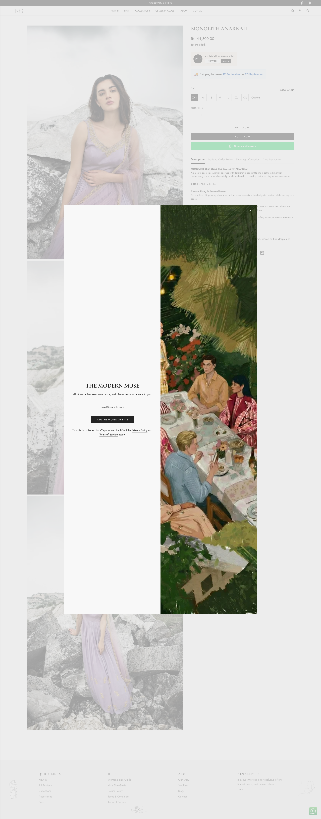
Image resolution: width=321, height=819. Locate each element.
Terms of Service (108, 434)
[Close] (250, 210)
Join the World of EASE (112, 419)
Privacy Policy (139, 430)
